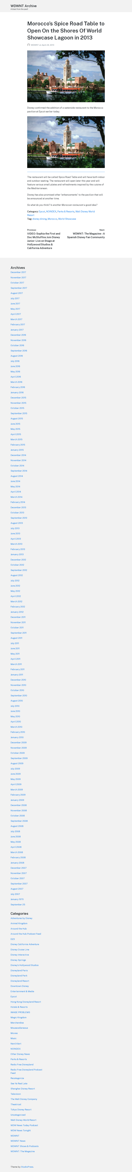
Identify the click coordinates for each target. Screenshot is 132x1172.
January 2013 (17, 554)
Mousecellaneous (19, 1028)
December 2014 (18, 455)
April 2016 (16, 376)
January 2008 (17, 862)
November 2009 (19, 747)
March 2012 (16, 601)
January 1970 (17, 899)
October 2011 (17, 627)
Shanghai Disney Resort (23, 1088)
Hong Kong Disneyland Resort (26, 1002)
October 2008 (18, 815)
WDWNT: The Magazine (23, 1151)
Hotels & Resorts (19, 1007)
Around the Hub (19, 928)
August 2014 (17, 476)
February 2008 (18, 857)
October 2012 (17, 565)
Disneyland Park (19, 975)
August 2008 (17, 826)
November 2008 (19, 810)
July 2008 (15, 831)
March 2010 (16, 727)
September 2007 (19, 883)
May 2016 (15, 371)
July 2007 (15, 894)
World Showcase (67, 219)
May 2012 (15, 591)
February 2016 (18, 387)
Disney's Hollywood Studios (25, 965)
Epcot (42, 211)
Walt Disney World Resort (23, 1120)
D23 (13, 939)
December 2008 (19, 805)
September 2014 (19, 470)
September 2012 (19, 570)
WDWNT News (18, 1141)
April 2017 (16, 314)
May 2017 (15, 309)
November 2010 (18, 685)
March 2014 (16, 497)
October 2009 (18, 753)
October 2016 (17, 345)
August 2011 (16, 638)
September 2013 (19, 518)
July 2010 (15, 706)
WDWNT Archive (24, 6)
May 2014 (15, 486)
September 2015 (19, 413)
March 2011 (16, 664)
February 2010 (18, 732)
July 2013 (15, 528)
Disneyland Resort (20, 981)
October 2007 (18, 878)
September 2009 (19, 758)
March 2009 (17, 789)
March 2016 (16, 382)
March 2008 (17, 852)
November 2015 (18, 403)
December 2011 (18, 617)
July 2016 (15, 361)
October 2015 (17, 408)
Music (13, 1038)
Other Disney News (20, 1054)
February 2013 (18, 549)
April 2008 (16, 847)
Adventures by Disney (21, 918)
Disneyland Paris (19, 970)
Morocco (52, 219)
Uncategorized (18, 1115)
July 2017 (15, 298)
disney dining (39, 219)
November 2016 (18, 340)
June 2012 (15, 585)
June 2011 (15, 648)
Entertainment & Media (22, 991)
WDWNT (35, 45)
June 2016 (15, 366)
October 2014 (17, 465)
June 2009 (16, 774)
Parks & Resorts (65, 211)
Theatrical (16, 1104)
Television (16, 1094)
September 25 (18, 904)
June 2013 (15, 533)
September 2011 (19, 633)
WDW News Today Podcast (24, 1125)
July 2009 (15, 768)
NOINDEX (51, 211)
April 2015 (16, 434)
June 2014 (15, 481)
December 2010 (18, 680)
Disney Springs (18, 960)
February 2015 (18, 444)
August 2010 (17, 700)
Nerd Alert (16, 1043)
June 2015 (15, 424)
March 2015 (16, 439)
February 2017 (18, 324)
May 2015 (15, 429)
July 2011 (15, 643)
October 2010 (17, 690)
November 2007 (19, 873)
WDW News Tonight (21, 1130)
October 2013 (17, 512)
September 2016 (19, 350)
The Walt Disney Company (24, 1099)
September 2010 (19, 695)
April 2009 (16, 784)
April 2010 (16, 721)
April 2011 (15, 659)
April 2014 (16, 491)
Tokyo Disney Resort (21, 1109)
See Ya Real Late (19, 1083)
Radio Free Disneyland (22, 1064)
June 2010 (15, 711)
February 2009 (18, 794)
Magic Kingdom (18, 1017)
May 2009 (16, 779)
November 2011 (18, 622)
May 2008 (16, 842)
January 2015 (17, 450)
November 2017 (18, 277)
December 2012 (18, 559)
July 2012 (15, 580)
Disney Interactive (20, 954)
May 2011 (15, 653)
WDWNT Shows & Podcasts (25, 1146)
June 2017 (15, 303)
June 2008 (16, 836)
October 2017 (17, 282)
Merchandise (17, 1022)
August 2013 (17, 523)
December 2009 (19, 742)
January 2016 (17, 392)
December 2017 (18, 272)
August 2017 (17, 293)
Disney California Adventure (25, 944)
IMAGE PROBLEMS (20, 1012)
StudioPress (27, 1167)
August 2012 (17, 575)
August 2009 (17, 763)
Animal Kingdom (19, 923)
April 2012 (16, 596)
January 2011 (17, 674)
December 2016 (18, 335)
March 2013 (16, 544)
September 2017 (19, 288)
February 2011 (17, 669)
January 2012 (17, 612)
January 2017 (17, 329)
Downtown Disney (20, 986)
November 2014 (18, 460)
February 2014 (18, 502)
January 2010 (17, 737)
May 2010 (15, 716)
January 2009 (17, 800)
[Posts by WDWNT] (29, 45)
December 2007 (19, 868)
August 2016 (17, 356)
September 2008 (19, 821)
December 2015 (18, 397)
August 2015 (17, 418)
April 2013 (16, 538)
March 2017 (16, 319)
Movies (14, 1033)
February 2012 (18, 606)
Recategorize (17, 1078)
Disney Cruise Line (20, 949)
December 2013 (18, 507)
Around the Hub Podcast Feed (26, 934)
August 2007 (17, 889)
